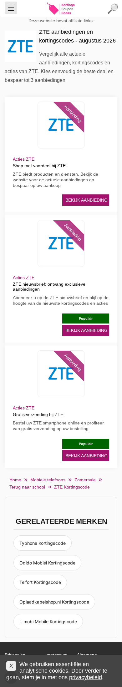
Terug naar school (27, 486)
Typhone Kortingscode (42, 543)
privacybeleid (85, 677)
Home (15, 479)
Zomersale (85, 479)
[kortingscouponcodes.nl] (61, 9)
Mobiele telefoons (47, 479)
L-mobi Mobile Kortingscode (48, 621)
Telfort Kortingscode (40, 582)
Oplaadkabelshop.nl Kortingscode (54, 601)
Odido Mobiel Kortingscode (47, 562)
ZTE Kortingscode (72, 486)
